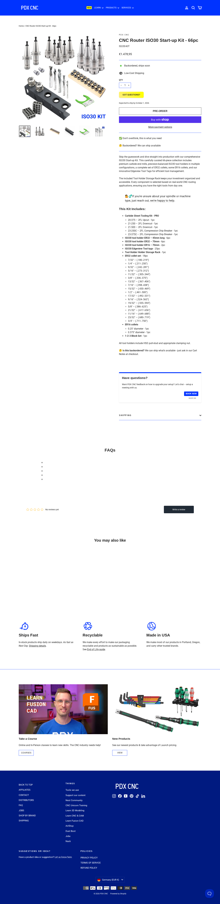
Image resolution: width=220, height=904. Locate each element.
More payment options (160, 127)
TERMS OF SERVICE (91, 862)
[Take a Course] (63, 709)
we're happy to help (162, 200)
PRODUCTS (111, 7)
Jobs (68, 836)
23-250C (132, 230)
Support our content (75, 795)
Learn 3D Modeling (75, 810)
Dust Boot (71, 831)
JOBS (21, 810)
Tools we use (72, 790)
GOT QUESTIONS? (131, 95)
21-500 (131, 227)
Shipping (125, 415)
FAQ (21, 805)
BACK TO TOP (26, 784)
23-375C (132, 234)
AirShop (69, 826)
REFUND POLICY (89, 868)
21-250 (131, 223)
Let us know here (63, 857)
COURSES (26, 752)
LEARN (97, 7)
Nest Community (74, 800)
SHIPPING (24, 820)
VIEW (119, 752)
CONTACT (24, 795)
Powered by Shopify (118, 894)
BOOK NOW (191, 394)
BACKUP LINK (192, 398)
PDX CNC (124, 35)
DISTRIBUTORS (26, 800)
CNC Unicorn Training (76, 805)
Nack (68, 841)
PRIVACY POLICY (89, 857)
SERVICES (126, 7)
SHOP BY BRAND (27, 815)
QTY (121, 80)
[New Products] (156, 709)
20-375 (131, 220)
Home (21, 26)
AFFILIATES (24, 790)
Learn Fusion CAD (75, 820)
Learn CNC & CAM (75, 815)
